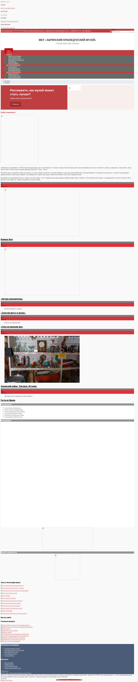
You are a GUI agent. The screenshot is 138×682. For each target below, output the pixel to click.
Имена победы (13, 74)
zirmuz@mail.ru (86, 31)
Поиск (114, 30)
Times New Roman (9, 8)
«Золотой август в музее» (13, 313)
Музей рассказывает (13, 72)
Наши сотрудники (14, 56)
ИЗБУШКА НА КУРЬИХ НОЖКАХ (69, 680)
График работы (9, 664)
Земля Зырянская (14, 78)
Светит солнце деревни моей (14, 410)
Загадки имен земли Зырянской (15, 411)
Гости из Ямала (8, 400)
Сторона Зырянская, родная (13, 413)
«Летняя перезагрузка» (12, 299)
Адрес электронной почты (13, 668)
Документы (12, 62)
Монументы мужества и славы (14, 415)
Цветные (12, 28)
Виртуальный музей (13, 65)
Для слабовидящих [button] (7, 31)
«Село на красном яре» (12, 326)
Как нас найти (9, 663)
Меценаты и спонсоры (16, 60)
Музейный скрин (14, 69)
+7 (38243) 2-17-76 (75, 31)
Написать (15, 104)
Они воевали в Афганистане (13, 417)
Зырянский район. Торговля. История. (19, 386)
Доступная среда (14, 58)
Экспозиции (12, 67)
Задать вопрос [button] (28, 31)
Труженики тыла (14, 76)
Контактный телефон (11, 666)
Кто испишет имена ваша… (13, 408)
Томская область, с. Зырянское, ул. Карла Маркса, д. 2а (51, 31)
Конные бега (7, 239)
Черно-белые (5, 28)
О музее (9, 54)
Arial (2, 8)
